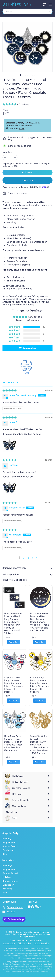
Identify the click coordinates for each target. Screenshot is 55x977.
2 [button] (23, 557)
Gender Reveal (10, 873)
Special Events (10, 846)
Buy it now (27, 180)
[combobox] (27, 11)
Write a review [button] (27, 348)
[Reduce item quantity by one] (5, 157)
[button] (9, 104)
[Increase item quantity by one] (14, 157)
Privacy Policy (36, 940)
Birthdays (7, 865)
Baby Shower (9, 842)
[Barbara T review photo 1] (9, 488)
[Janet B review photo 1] (9, 445)
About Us (7, 888)
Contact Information (18, 940)
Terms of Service (41, 943)
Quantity (7, 152)
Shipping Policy (24, 943)
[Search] (50, 11)
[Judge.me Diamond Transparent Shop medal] (26, 366)
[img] (9, 390)
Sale (4, 854)
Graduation (8, 850)
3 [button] (28, 557)
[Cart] (43, 4)
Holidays (6, 877)
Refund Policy (9, 943)
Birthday (6, 838)
